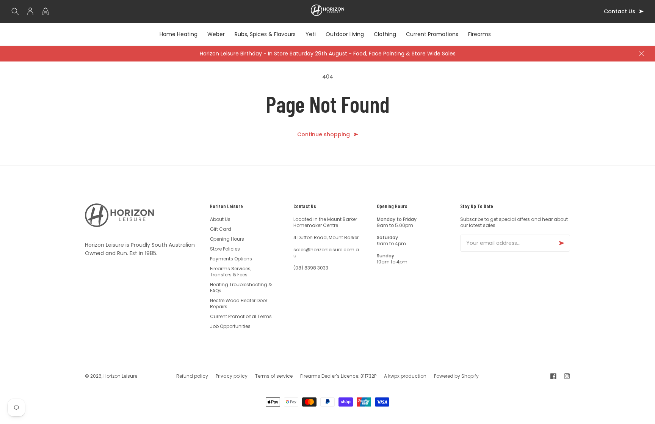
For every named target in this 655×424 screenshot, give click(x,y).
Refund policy (192, 376)
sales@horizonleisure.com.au (326, 252)
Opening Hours (227, 239)
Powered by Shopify (456, 376)
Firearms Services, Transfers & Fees (230, 271)
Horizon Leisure (120, 376)
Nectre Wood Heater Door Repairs (238, 303)
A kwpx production (405, 376)
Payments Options (231, 258)
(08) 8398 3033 (310, 268)
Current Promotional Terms (241, 316)
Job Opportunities (230, 326)
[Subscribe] (561, 243)
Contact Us (619, 11)
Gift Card (220, 229)
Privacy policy (232, 376)
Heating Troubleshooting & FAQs (241, 287)
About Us (220, 219)
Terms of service (274, 376)
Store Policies (225, 249)
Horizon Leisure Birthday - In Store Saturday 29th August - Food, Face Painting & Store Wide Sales (328, 53)
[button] (17, 11)
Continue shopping (323, 134)
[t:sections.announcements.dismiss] (641, 53)
